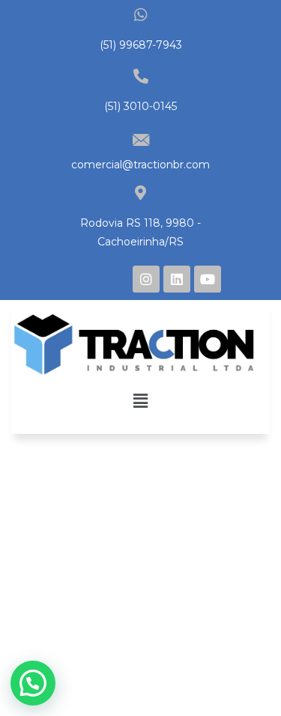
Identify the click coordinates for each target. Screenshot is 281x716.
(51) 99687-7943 (141, 45)
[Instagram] (146, 279)
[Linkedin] (176, 279)
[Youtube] (207, 279)
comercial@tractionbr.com (140, 164)
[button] (140, 400)
